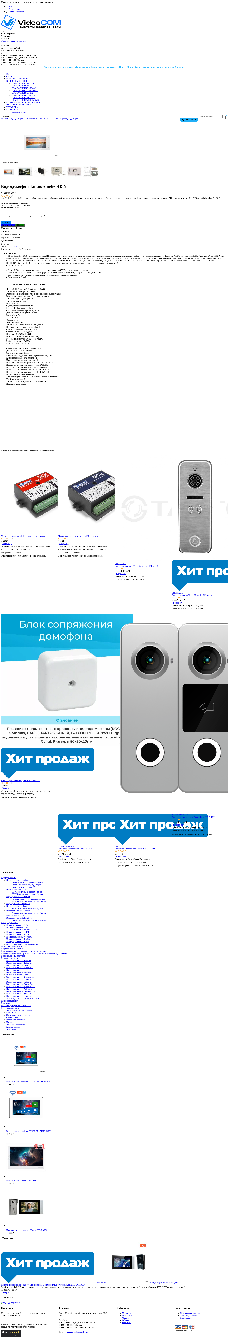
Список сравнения (16, 11)
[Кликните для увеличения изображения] (38, 142)
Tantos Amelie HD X (15, 247)
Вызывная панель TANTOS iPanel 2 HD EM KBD (137, 566)
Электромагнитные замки (18, 1015)
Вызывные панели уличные (18, 996)
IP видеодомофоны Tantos (17, 934)
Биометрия (11, 1013)
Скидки (125, 1318)
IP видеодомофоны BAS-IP (18, 927)
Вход (10, 7)
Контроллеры (12, 1022)
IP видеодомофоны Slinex (17, 941)
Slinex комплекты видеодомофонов (27, 908)
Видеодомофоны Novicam (18, 896)
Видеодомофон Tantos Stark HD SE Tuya (24, 1181)
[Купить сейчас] (14, 543)
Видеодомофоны (8, 877)
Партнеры (126, 1322)
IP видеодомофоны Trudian (18, 939)
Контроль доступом (10, 1008)
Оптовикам (127, 1315)
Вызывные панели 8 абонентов (20, 986)
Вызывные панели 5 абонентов (20, 977)
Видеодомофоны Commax (18, 911)
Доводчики (11, 1029)
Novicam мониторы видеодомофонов (28, 899)
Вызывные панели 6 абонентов (20, 982)
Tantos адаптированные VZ (24, 887)
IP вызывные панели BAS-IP (24, 930)
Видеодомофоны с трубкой (13, 956)
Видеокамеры (7, 1003)
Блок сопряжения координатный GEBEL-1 (20, 780)
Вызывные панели (9, 958)
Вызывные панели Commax (18, 979)
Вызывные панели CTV (17, 970)
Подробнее (121, 573)
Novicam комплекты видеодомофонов (29, 901)
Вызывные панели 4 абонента (19, 972)
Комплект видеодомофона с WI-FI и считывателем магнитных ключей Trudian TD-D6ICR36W (43, 1285)
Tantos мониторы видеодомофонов (27, 882)
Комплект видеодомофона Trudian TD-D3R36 (26, 1230)
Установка (126, 1313)
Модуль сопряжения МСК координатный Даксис (23, 536)
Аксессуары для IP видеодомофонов (22, 944)
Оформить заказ (8, 41)
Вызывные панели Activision (19, 989)
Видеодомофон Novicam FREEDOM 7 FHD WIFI (28, 1131)
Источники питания (15, 1020)
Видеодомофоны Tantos (17, 880)
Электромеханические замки (19, 1010)
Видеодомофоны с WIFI (12, 949)
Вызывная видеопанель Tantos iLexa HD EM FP (193, 817)
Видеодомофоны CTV (16, 889)
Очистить (21, 41)
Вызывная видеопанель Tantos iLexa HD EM (135, 849)
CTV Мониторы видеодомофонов (27, 892)
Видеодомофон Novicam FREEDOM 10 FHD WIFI (29, 1082)
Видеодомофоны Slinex (16, 906)
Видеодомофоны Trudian (17, 915)
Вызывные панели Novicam (18, 960)
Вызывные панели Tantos (17, 965)
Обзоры (125, 1320)
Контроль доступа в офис (191, 1313)
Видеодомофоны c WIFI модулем (164, 1282)
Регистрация (14, 9)
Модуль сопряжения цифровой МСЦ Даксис (78, 536)
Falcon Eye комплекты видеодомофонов (30, 920)
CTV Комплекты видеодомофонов (27, 894)
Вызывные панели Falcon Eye (19, 984)
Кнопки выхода (13, 1027)
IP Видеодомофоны (9, 922)
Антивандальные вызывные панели (22, 998)
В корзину (7, 543)
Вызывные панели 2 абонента (19, 963)
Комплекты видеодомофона (13, 946)
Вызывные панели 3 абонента (19, 968)
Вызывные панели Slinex (17, 975)
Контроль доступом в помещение (16, 1005)
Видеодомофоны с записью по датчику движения (23, 951)
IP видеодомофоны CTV (17, 925)
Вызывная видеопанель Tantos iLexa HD (76, 849)
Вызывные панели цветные (18, 994)
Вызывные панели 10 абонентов (21, 991)
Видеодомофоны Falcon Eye (19, 918)
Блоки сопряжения (9, 1001)
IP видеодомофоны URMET (18, 932)
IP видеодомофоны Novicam (19, 937)
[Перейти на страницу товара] (40, 533)
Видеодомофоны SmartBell (18, 904)
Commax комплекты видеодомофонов (29, 913)
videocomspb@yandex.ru (77, 1332)
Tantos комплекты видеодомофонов (28, 885)
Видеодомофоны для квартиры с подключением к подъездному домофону (34, 953)
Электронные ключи (15, 1024)
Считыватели (12, 1017)
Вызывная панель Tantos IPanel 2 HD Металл (192, 595)
